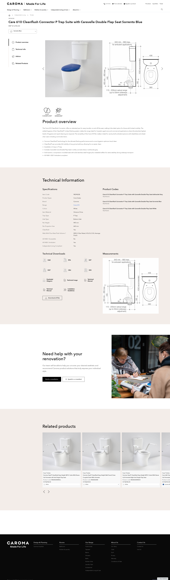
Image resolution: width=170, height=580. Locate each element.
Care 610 (76, 205)
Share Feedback (163, 578)
